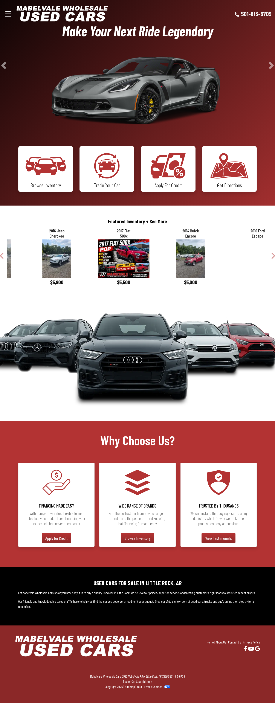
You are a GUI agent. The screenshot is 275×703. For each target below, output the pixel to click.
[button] (4, 87)
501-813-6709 (256, 13)
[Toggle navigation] (8, 13)
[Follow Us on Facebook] (246, 692)
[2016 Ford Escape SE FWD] (238, 302)
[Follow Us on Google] (257, 692)
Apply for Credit (56, 581)
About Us (221, 685)
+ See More (156, 265)
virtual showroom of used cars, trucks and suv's (195, 645)
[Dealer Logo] (83, 13)
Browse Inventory (137, 581)
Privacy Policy (251, 685)
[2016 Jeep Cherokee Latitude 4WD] (37, 302)
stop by (243, 645)
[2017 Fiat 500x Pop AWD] (104, 302)
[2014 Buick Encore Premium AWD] (171, 302)
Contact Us (234, 685)
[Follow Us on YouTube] (251, 692)
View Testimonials (218, 581)
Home (210, 685)
